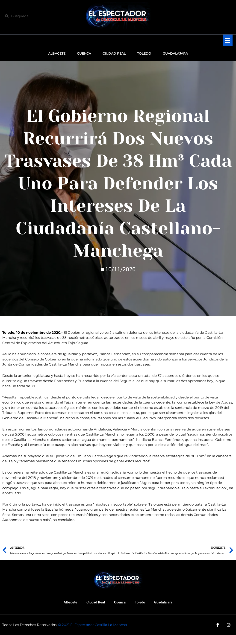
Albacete (70, 602)
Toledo (140, 602)
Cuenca (120, 602)
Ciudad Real (95, 602)
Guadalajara (163, 602)
